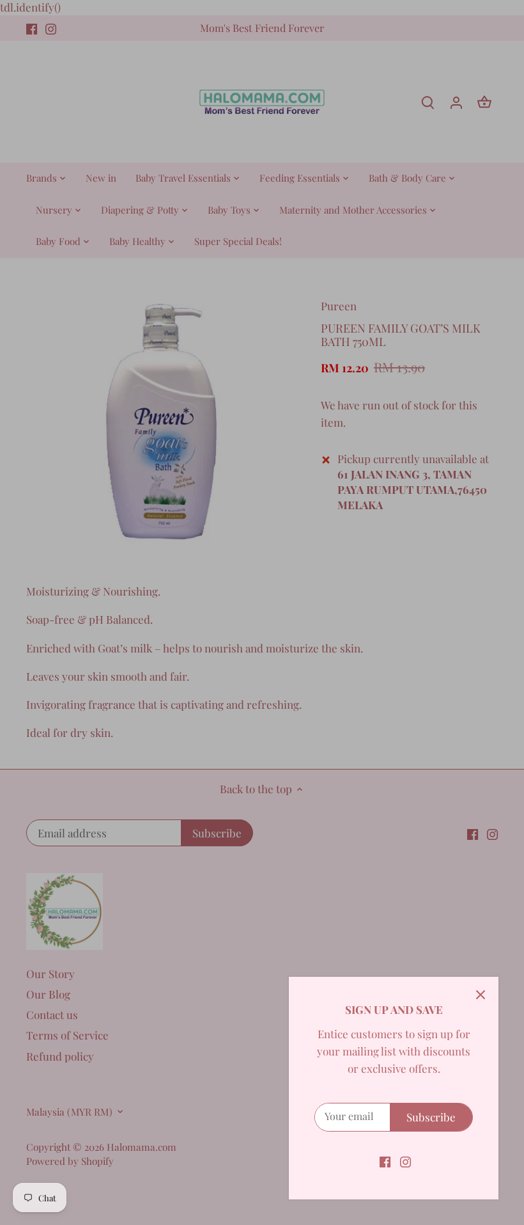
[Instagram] (405, 1161)
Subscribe (431, 1117)
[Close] (480, 995)
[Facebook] (385, 1161)
